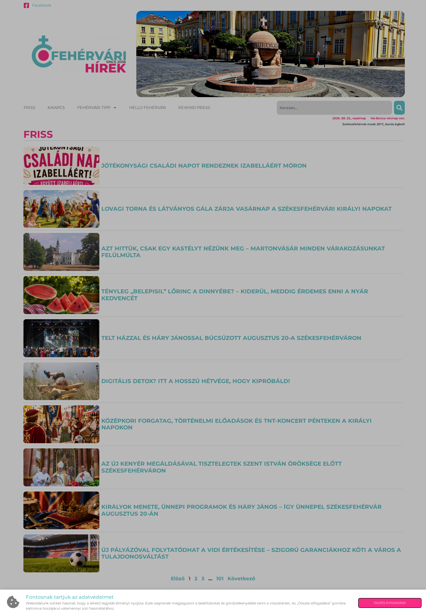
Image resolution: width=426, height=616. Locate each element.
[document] (213, 308)
